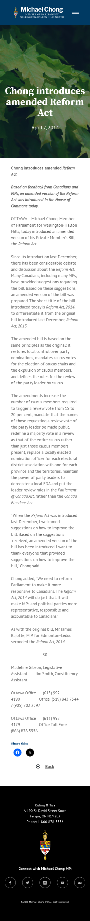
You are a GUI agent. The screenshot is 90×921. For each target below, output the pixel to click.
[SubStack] (79, 883)
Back (49, 766)
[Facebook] (10, 883)
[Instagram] (45, 883)
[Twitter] (27, 883)
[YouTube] (62, 883)
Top (84, 914)
